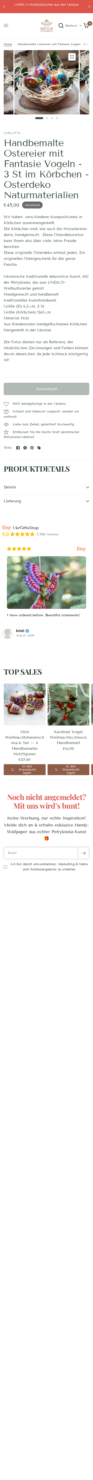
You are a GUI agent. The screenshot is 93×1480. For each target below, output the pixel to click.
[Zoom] (72, 57)
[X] (25, 448)
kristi (20, 631)
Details (10, 487)
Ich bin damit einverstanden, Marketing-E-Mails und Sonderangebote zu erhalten (49, 866)
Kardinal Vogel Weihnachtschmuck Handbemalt (68, 737)
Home (8, 44)
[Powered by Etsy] (81, 549)
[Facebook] (18, 448)
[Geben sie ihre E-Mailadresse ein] (83, 853)
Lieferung (12, 501)
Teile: (8, 447)
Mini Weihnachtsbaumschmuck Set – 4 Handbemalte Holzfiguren (24, 742)
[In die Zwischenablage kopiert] (39, 448)
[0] (85, 25)
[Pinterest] (32, 448)
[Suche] (61, 25)
